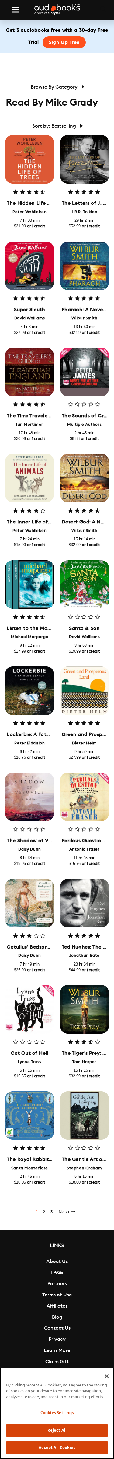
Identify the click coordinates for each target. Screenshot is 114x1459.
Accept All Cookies (57, 1447)
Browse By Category (55, 87)
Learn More (57, 1350)
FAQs (57, 1272)
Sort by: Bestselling (54, 126)
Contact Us (57, 1328)
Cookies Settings (57, 1412)
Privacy (57, 1339)
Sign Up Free (64, 42)
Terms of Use (57, 1294)
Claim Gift (57, 1361)
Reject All (57, 1430)
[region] (57, 1413)
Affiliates (57, 1306)
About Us (57, 1261)
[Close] (106, 1376)
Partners (57, 1283)
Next (65, 1212)
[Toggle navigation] (15, 9)
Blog (57, 1317)
